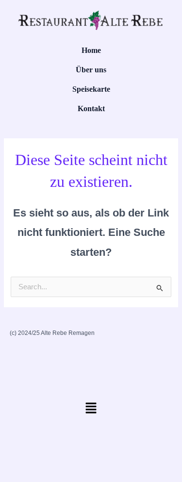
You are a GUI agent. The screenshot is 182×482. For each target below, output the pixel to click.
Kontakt (91, 108)
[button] (91, 411)
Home (91, 50)
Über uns (91, 69)
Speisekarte (91, 89)
